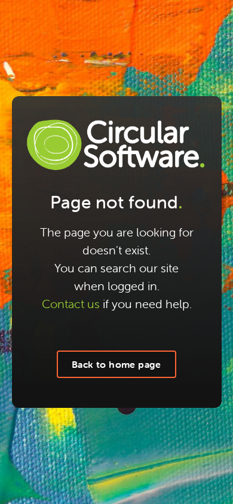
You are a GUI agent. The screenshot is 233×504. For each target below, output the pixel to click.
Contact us (71, 303)
